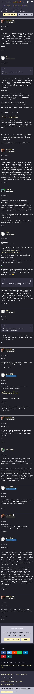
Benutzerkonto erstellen (12, 639)
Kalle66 (29, 665)
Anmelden (26, 639)
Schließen (16, 692)
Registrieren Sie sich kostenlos (15, 634)
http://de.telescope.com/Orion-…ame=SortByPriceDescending (10, 116)
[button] (32, 2)
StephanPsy (23, 665)
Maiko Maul (5, 11)
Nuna (17, 665)
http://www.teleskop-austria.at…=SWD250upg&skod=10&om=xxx (11, 251)
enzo (2, 667)
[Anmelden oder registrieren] (27, 2)
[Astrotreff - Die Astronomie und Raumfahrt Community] (10, 2)
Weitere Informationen (6, 692)
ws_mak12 (11, 665)
